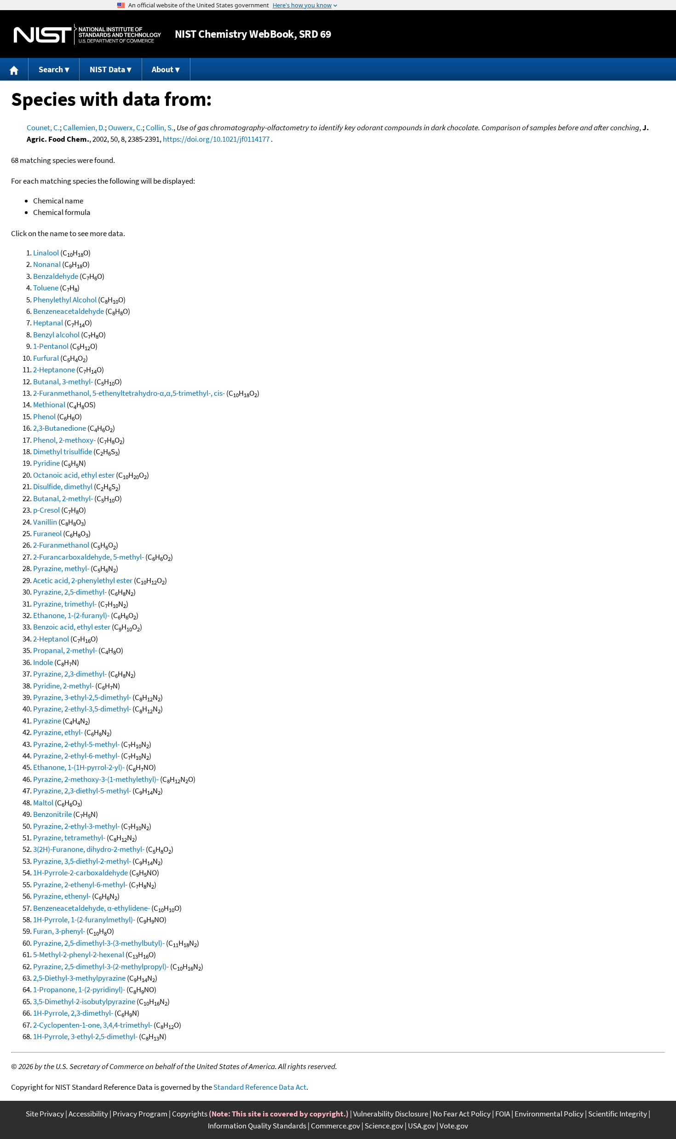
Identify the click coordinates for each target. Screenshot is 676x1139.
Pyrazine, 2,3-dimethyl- (70, 674)
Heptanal (48, 323)
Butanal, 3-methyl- (63, 381)
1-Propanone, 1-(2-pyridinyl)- (79, 989)
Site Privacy (45, 1114)
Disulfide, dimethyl (62, 486)
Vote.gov (454, 1126)
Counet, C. (43, 127)
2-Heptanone (54, 369)
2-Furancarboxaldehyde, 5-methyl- (88, 557)
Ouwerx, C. (125, 127)
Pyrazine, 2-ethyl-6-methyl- (76, 756)
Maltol (43, 803)
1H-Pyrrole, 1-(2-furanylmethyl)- (84, 919)
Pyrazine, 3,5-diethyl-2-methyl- (82, 861)
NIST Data (107, 69)
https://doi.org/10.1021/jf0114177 (216, 139)
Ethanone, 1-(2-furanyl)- (71, 615)
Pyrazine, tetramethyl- (69, 838)
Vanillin (45, 522)
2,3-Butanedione (59, 428)
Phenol (44, 416)
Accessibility (88, 1114)
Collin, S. (159, 127)
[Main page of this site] (14, 69)
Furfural (46, 358)
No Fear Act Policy (462, 1114)
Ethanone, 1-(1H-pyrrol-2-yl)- (79, 767)
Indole (43, 662)
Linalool (46, 253)
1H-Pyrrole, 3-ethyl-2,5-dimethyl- (85, 1036)
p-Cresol (46, 510)
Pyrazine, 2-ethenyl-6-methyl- (80, 884)
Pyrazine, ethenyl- (62, 896)
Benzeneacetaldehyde (68, 311)
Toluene (45, 288)
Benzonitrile (52, 814)
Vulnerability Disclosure (390, 1114)
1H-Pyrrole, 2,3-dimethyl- (73, 1013)
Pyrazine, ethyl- (58, 732)
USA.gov (421, 1126)
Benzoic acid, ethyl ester (71, 627)
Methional (49, 404)
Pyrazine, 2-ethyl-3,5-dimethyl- (82, 709)
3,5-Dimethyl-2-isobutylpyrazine (84, 1001)
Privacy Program (140, 1114)
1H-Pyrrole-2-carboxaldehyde (80, 872)
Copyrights (189, 1114)
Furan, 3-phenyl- (59, 931)
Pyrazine (47, 721)
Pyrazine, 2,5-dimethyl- (70, 592)
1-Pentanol (51, 346)
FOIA (502, 1114)
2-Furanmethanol (61, 545)
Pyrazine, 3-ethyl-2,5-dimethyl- (82, 697)
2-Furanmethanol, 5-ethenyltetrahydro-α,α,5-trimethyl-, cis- (129, 393)
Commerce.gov (335, 1126)
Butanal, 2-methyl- (63, 498)
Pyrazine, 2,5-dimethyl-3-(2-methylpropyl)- (101, 966)
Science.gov (384, 1126)
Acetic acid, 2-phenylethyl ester (82, 580)
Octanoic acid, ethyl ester (74, 475)
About (162, 69)
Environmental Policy (549, 1114)
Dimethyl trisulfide (62, 451)
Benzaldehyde (55, 276)
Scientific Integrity (617, 1114)
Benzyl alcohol (56, 335)
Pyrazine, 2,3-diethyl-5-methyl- (82, 791)
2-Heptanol (51, 639)
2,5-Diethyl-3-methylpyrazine (79, 978)
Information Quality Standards (257, 1126)
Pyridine (46, 463)
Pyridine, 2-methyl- (63, 686)
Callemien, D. (84, 127)
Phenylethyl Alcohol (65, 300)
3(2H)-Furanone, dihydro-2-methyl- (88, 849)
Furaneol (47, 533)
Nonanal (47, 264)
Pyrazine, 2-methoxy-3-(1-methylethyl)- (96, 779)
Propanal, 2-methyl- (65, 650)
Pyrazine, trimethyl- (65, 604)
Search (51, 69)
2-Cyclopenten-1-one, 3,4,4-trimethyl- (92, 1025)
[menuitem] (14, 69)
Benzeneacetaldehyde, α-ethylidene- (91, 908)
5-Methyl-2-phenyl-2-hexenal (78, 954)
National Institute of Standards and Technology (87, 34)
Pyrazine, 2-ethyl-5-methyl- (76, 744)
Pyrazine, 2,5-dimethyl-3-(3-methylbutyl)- (99, 943)
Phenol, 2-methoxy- (64, 440)
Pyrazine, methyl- (61, 568)
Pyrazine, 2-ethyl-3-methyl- (76, 826)
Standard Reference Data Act (259, 1087)
